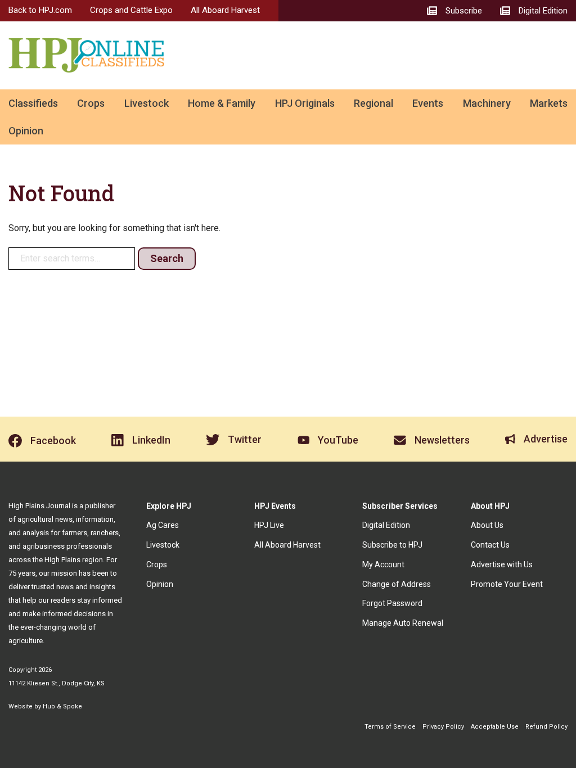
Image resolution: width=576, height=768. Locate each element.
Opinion (25, 131)
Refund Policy (546, 726)
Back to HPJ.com (40, 10)
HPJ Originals (305, 103)
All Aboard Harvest (225, 10)
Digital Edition (386, 525)
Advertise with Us (502, 564)
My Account (383, 564)
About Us (487, 525)
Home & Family (221, 103)
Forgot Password (392, 603)
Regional (373, 103)
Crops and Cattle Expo (131, 10)
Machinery (487, 103)
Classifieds (33, 103)
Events (427, 103)
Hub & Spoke (62, 706)
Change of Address (396, 584)
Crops (91, 103)
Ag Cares (162, 525)
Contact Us (490, 544)
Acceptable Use (495, 726)
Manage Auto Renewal (402, 622)
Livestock (146, 103)
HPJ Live (269, 525)
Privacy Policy (443, 726)
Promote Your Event (507, 584)
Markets (549, 103)
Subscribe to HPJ (392, 544)
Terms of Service (390, 726)
